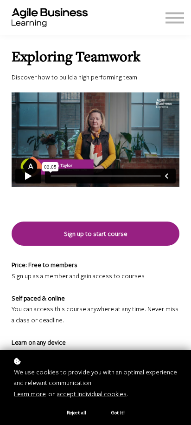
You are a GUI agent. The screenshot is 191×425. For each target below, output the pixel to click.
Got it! (118, 412)
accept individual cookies (92, 394)
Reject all (76, 412)
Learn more (30, 394)
